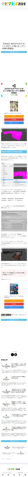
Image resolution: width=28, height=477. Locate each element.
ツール (25, 314)
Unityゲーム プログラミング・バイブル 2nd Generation (13, 297)
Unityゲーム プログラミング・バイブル (12, 113)
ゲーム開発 (9, 314)
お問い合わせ (20, 472)
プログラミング (5, 316)
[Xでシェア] (12, 354)
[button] (15, 354)
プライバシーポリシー (7, 472)
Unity (3, 314)
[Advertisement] (14, 26)
